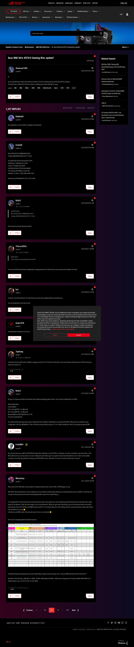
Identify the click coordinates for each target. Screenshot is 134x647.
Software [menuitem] (36, 11)
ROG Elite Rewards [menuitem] (72, 17)
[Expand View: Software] (41, 11)
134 (67, 610)
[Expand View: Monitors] (39, 17)
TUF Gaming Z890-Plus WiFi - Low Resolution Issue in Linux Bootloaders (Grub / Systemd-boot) (112, 115)
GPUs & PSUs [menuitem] (23, 17)
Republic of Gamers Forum (14, 47)
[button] (10, 97)
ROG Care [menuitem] (26, 11)
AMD (21, 88)
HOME (18, 623)
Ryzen (56, 88)
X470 (62, 88)
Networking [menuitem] (58, 17)
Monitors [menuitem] (34, 17)
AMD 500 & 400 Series (43, 47)
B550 (38, 88)
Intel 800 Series (107, 72)
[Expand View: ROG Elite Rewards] (79, 17)
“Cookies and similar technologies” (63, 329)
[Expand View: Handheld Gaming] (89, 11)
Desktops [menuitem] (59, 11)
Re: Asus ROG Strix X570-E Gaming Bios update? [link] (66, 47)
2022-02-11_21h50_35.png (18, 588)
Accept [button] (78, 335)
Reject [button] (55, 335)
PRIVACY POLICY (91, 629)
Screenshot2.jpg (15, 369)
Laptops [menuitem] (69, 11)
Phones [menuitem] (95, 11)
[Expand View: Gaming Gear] (52, 17)
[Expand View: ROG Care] (30, 11)
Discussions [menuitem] (48, 11)
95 (45, 610)
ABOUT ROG (11, 623)
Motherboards (29, 47)
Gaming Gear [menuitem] (46, 17)
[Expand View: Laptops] (74, 11)
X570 (67, 88)
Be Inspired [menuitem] (14, 11)
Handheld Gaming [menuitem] (82, 11)
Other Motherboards (108, 84)
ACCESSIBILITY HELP (37, 623)
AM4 (15, 88)
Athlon (27, 88)
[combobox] (67, 33)
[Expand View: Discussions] (53, 11)
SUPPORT (95, 3)
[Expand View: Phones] (99, 11)
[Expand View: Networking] (63, 17)
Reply (90, 97)
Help (121, 14)
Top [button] (9, 642)
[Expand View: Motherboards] (16, 17)
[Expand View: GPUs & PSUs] (29, 17)
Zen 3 (73, 88)
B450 (33, 88)
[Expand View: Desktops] (64, 11)
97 (58, 610)
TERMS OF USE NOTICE (79, 629)
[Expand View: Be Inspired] (20, 11)
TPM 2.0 (103, 103)
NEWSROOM (25, 623)
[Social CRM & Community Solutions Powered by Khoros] (123, 642)
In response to (23, 206)
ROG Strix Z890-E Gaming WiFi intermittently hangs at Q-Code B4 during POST (113, 67)
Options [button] (124, 47)
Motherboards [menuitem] (10, 17)
